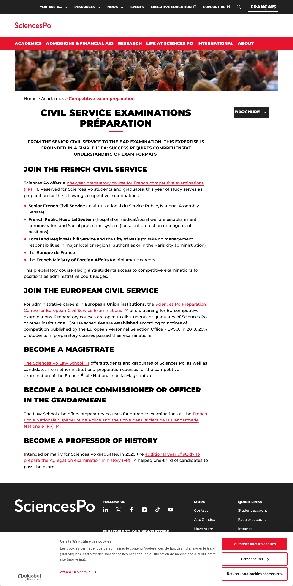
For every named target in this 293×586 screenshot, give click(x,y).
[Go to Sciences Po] (33, 27)
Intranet (245, 529)
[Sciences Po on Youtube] (171, 509)
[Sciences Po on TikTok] (157, 509)
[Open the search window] (238, 7)
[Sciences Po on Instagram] (144, 509)
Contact (201, 510)
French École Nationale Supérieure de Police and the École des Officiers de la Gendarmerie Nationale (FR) (115, 420)
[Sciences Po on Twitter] (118, 509)
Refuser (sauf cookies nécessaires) (255, 574)
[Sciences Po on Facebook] (131, 509)
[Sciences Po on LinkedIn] (105, 509)
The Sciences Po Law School (53, 363)
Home (30, 98)
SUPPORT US (214, 7)
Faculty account (252, 519)
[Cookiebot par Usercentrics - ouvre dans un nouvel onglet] (30, 577)
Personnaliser (252, 559)
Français (263, 7)
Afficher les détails (75, 572)
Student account (252, 510)
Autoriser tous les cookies (255, 544)
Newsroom (203, 529)
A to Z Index (204, 519)
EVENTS (137, 7)
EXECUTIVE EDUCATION (171, 7)
